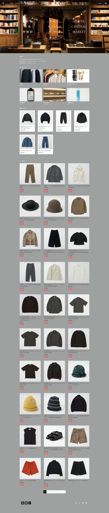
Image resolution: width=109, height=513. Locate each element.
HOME (12, 3)
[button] (99, 3)
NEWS (32, 3)
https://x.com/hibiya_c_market (79, 503)
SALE (36, 3)
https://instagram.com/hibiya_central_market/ (83, 503)
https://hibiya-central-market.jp (86, 503)
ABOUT (17, 3)
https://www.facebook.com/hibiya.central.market (76, 503)
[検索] (3, 3)
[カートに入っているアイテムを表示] (106, 3)
